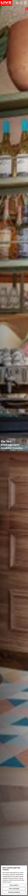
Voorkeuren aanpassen (14, 892)
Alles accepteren (14, 885)
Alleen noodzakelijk (14, 888)
